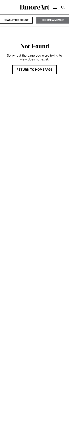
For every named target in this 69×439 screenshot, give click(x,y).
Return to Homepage (34, 69)
